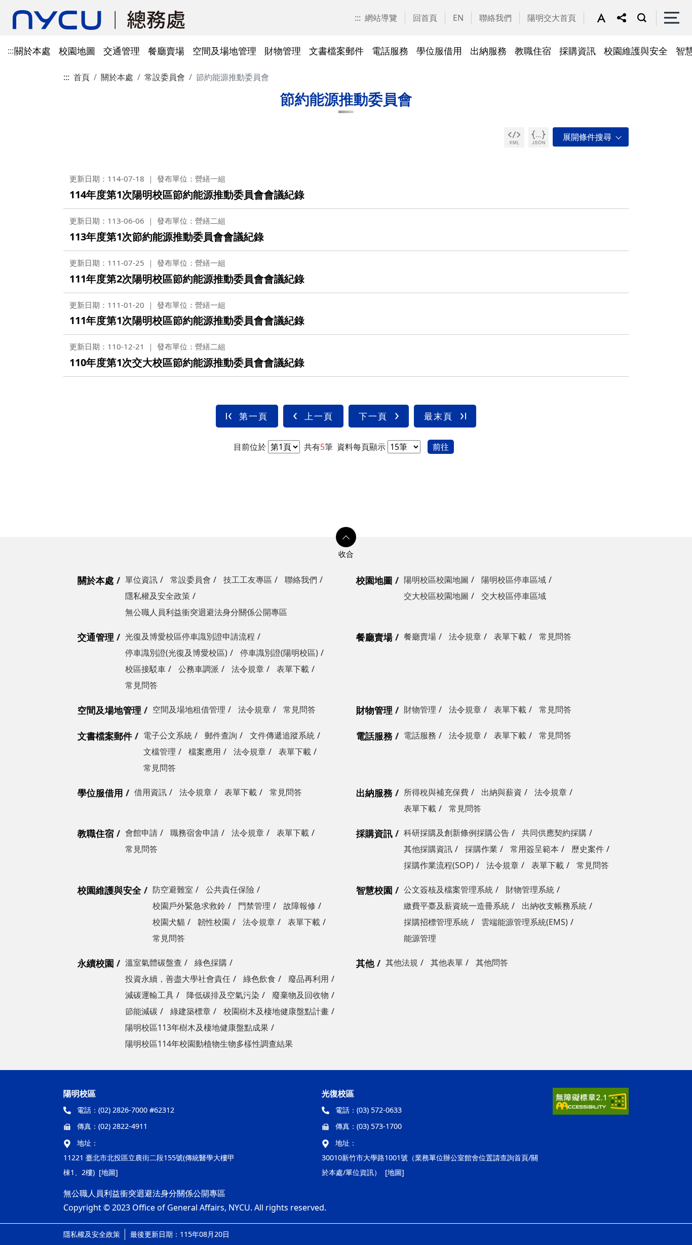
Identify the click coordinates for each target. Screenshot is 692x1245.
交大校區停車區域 (513, 595)
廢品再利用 (308, 978)
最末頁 (438, 416)
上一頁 (318, 416)
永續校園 (96, 963)
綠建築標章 (190, 1011)
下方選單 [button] (346, 537)
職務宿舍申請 (194, 832)
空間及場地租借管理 (188, 709)
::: (358, 17)
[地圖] (108, 1172)
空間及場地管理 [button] (224, 50)
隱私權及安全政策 (157, 595)
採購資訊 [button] (577, 50)
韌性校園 (214, 922)
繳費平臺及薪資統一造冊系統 (456, 905)
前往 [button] (441, 446)
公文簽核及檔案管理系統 (448, 889)
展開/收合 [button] (591, 137)
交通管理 (96, 637)
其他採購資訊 (428, 849)
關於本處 (117, 77)
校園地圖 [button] (77, 50)
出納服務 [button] (488, 50)
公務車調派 (198, 668)
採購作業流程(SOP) (439, 865)
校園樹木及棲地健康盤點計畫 (276, 1011)
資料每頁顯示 (360, 446)
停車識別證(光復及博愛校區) (176, 652)
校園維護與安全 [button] (636, 50)
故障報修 (299, 905)
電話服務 (374, 736)
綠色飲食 (259, 978)
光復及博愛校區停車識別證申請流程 (190, 636)
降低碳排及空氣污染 (222, 995)
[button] (607, 17)
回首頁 (425, 17)
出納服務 (374, 793)
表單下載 (293, 668)
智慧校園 (374, 890)
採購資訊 (374, 833)
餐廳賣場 (374, 637)
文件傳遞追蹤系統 (282, 735)
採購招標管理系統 (436, 922)
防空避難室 (172, 889)
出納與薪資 (501, 792)
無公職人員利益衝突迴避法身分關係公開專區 (206, 612)
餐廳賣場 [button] (166, 50)
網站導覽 (381, 17)
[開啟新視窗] (514, 137)
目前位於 (250, 446)
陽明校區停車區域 (513, 579)
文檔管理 (159, 751)
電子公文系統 (167, 735)
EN (458, 17)
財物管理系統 (530, 889)
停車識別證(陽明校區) (279, 652)
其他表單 (447, 962)
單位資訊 (141, 579)
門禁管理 (254, 905)
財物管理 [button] (282, 50)
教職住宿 (96, 833)
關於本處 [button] (32, 50)
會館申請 (141, 832)
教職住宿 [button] (533, 50)
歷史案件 (587, 849)
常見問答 (141, 685)
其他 (365, 963)
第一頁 (253, 416)
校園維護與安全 (109, 890)
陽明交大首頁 (551, 17)
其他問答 (492, 962)
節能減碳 (141, 1011)
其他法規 (402, 962)
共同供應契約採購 (554, 832)
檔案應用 (204, 751)
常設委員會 (164, 77)
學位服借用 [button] (439, 50)
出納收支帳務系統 (554, 905)
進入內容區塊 (24, 6)
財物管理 (374, 710)
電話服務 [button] (390, 50)
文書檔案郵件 (105, 736)
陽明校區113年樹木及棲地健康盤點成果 (196, 1027)
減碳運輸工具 (149, 995)
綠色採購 (211, 962)
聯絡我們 (495, 17)
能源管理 (420, 938)
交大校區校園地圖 (436, 595)
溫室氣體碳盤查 (153, 962)
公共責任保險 (230, 889)
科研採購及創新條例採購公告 (456, 832)
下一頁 (373, 416)
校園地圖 (374, 580)
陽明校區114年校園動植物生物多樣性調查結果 (209, 1043)
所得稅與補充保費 (436, 792)
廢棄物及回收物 (300, 995)
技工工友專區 (247, 579)
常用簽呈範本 (534, 849)
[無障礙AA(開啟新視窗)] (591, 1105)
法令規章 (248, 668)
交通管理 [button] (121, 50)
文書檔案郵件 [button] (336, 50)
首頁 (81, 77)
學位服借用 (100, 793)
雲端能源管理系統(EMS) (524, 922)
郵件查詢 (221, 735)
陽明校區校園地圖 (436, 579)
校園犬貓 (168, 922)
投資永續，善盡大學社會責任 (177, 978)
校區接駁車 (145, 668)
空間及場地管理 (109, 710)
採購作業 (481, 849)
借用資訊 (150, 792)
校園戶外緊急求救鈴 (188, 905)
